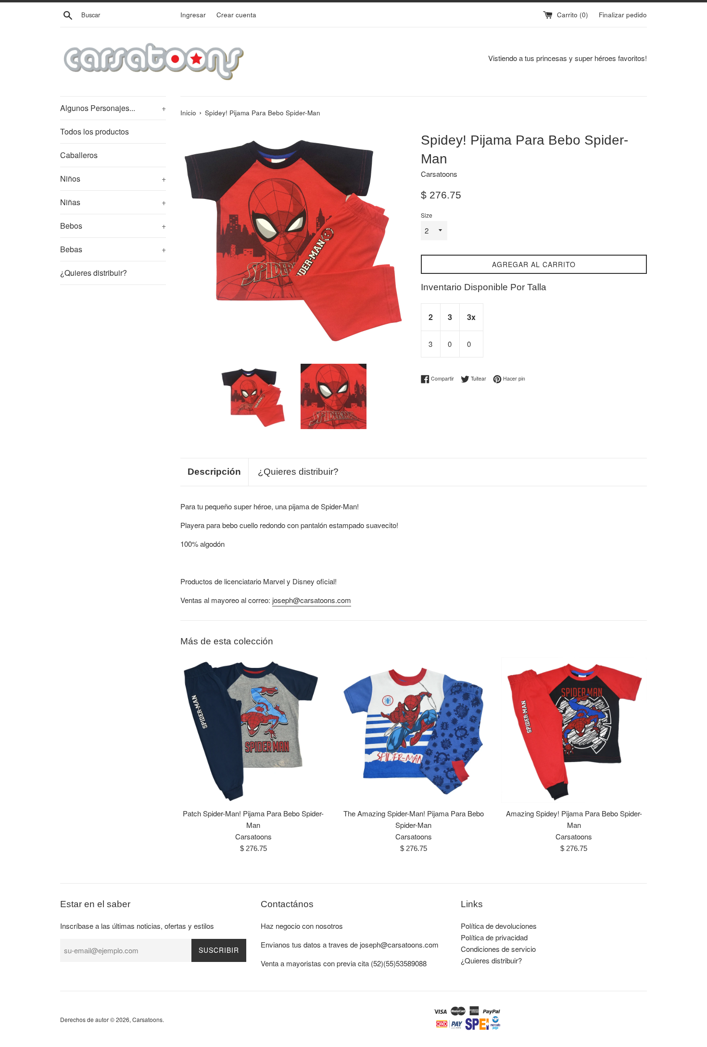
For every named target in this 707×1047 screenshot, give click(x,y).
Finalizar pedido (623, 14)
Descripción (214, 472)
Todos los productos (94, 131)
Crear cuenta (236, 14)
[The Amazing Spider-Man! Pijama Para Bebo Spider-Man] (413, 730)
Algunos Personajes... (113, 107)
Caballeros (79, 154)
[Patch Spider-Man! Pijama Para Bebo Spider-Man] (253, 730)
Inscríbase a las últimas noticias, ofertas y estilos (137, 926)
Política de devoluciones (499, 926)
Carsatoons (147, 1019)
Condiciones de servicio (498, 949)
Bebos (113, 225)
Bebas (113, 249)
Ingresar (193, 14)
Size (426, 215)
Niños (113, 178)
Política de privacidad (494, 937)
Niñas (113, 202)
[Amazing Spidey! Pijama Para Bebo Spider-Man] (574, 730)
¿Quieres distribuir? (93, 272)
